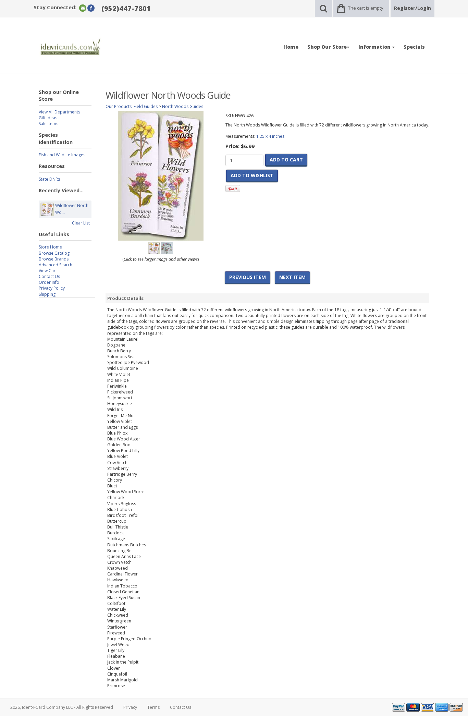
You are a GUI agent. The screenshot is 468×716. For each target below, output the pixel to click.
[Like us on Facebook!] (91, 8)
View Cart (48, 271)
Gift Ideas (48, 118)
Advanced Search (55, 265)
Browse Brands (54, 259)
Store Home (50, 247)
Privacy (130, 707)
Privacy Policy (52, 288)
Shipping (47, 294)
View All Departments (59, 112)
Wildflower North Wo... (71, 209)
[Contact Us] (82, 8)
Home (290, 47)
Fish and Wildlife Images (62, 155)
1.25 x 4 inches (270, 136)
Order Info (49, 282)
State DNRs (49, 179)
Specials (414, 47)
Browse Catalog (54, 253)
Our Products (119, 106)
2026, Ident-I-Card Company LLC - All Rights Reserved (61, 707)
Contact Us (49, 276)
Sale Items (48, 123)
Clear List (81, 223)
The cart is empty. (366, 8)
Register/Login (412, 8)
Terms (153, 707)
